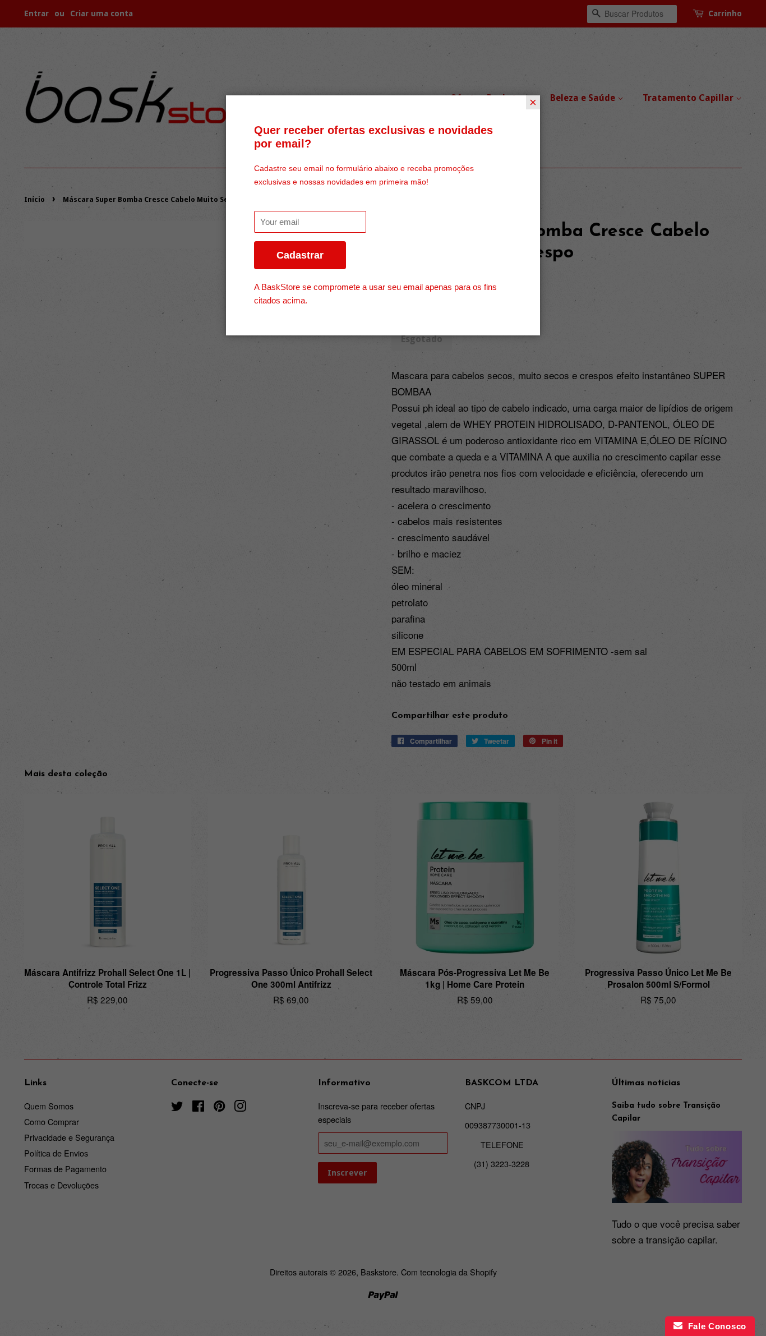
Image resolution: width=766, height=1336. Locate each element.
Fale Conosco (714, 1326)
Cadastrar (300, 255)
